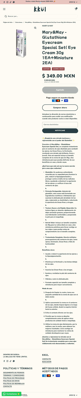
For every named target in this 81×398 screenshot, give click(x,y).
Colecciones (18, 22)
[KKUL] (40, 9)
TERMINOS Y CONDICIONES (13, 375)
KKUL (25, 395)
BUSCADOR (46, 362)
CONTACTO (46, 359)
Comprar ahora (60, 107)
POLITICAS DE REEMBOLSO (13, 384)
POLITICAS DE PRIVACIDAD (13, 378)
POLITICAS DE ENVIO (11, 381)
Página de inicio (7, 22)
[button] (76, 9)
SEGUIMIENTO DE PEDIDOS (13, 373)
